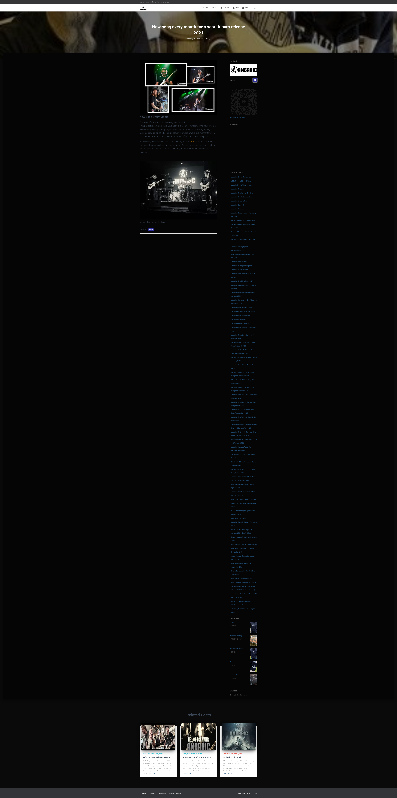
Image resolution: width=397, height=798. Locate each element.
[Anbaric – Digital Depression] (158, 736)
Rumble (152, 2)
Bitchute (142, 2)
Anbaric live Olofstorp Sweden (241, 185)
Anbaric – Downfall (237, 205)
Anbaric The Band (175, 793)
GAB (162, 2)
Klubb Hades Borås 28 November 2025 (244, 220)
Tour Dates (162, 793)
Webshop (226, 8)
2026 (148, 754)
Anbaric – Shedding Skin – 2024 (242, 281)
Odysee (167, 2)
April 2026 (226, 754)
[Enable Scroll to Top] (393, 793)
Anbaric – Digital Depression (241, 177)
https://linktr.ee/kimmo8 (238, 117)
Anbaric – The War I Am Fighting (242, 193)
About (214, 8)
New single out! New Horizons (241, 578)
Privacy (143, 793)
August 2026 (154, 754)
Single (151, 229)
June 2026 (194, 754)
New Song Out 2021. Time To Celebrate (244, 499)
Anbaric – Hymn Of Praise (240, 323)
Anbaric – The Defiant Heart (240, 315)
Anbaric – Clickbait (237, 189)
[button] (216, 8)
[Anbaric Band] (143, 7)
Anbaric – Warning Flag (239, 201)
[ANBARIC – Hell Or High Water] (198, 736)
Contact (247, 8)
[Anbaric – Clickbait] (239, 736)
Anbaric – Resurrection (239, 209)
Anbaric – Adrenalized (239, 262)
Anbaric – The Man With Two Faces (243, 311)
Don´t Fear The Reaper (238, 518)
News (237, 8)
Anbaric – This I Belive (238, 319)
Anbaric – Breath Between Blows (242, 197)
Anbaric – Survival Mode (239, 270)
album (194, 141)
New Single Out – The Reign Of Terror (243, 582)
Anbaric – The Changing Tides (241, 307)
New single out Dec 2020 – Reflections (244, 544)
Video (144, 754)
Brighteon (157, 2)
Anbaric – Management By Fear (241, 266)
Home (207, 8)
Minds (147, 2)
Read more (151, 773)
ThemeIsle (254, 793)
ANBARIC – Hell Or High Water (241, 181)
